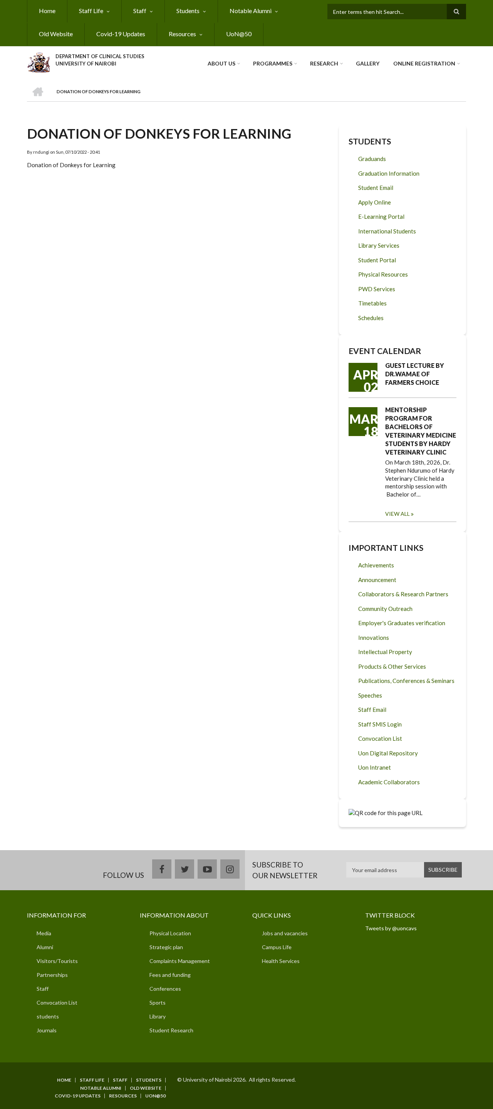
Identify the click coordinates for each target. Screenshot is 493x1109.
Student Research (171, 1030)
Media (44, 933)
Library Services (378, 245)
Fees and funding (170, 974)
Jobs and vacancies (285, 933)
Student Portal (377, 260)
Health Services (281, 961)
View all (397, 513)
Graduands (372, 158)
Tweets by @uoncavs (391, 928)
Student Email (375, 187)
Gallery (367, 63)
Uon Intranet (374, 767)
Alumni (45, 947)
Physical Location (170, 933)
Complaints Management (179, 961)
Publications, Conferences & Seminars (406, 680)
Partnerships (52, 974)
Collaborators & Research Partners (403, 594)
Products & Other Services (392, 666)
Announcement (377, 579)
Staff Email (372, 709)
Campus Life (277, 947)
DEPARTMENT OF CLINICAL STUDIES (99, 56)
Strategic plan (166, 947)
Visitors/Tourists (57, 961)
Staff (139, 10)
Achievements (376, 565)
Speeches (370, 695)
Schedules (371, 317)
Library (157, 1016)
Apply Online (374, 202)
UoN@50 (239, 33)
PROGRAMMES (272, 63)
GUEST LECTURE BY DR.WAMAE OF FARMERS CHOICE (414, 374)
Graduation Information (388, 173)
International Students (387, 231)
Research (324, 63)
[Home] (38, 61)
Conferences (165, 988)
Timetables (372, 303)
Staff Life (91, 10)
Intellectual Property (385, 651)
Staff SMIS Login (380, 724)
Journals (47, 1030)
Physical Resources (383, 274)
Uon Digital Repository (388, 753)
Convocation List (380, 738)
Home (47, 10)
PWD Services (376, 288)
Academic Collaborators (389, 781)
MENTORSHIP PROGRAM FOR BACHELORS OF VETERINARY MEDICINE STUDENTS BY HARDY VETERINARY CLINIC (420, 431)
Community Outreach (385, 608)
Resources (182, 33)
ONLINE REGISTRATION (424, 63)
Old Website (56, 33)
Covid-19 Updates (120, 33)
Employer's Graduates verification (401, 622)
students (48, 1016)
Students (188, 10)
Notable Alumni (251, 10)
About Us (221, 63)
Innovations (373, 637)
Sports (157, 1002)
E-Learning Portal (381, 216)
